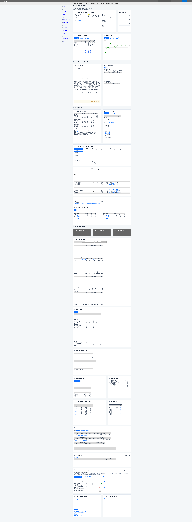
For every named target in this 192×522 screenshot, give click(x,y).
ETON (117, 189)
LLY (109, 122)
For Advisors (93, 3)
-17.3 (88, 52)
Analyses (102, 3)
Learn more (108, 140)
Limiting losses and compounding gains (107, 133)
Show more (76, 99)
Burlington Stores (108, 219)
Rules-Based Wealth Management (120, 233)
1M (104, 40)
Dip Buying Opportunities (79, 233)
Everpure (107, 218)
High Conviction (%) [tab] (78, 476)
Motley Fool (106, 501)
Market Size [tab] (77, 158)
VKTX (80, 131)
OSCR (110, 184)
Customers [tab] (76, 153)
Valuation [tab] (76, 38)
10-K (120, 408)
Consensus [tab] (81, 38)
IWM (119, 18)
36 (98, 485)
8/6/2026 (75, 407)
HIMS (109, 183)
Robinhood (113, 501)
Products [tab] (76, 152)
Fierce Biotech (76, 509)
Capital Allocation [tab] (78, 162)
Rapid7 (78, 218)
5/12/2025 (75, 412)
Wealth (98, 3)
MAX (118, 40)
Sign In (189, 1)
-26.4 (85, 50)
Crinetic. (86, 246)
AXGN (117, 190)
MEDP (113, 190)
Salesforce (78, 215)
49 (98, 488)
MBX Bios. (83, 246)
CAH (109, 182)
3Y (114, 40)
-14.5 (88, 50)
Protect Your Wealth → (95, 101)
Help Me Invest (86, 3)
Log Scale (128, 40)
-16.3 (88, 51)
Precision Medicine (81, 18)
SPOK (109, 191)
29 (98, 487)
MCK (112, 182)
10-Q (120, 406)
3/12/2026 (88, 316)
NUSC (120, 22)
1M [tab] (80, 209)
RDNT (113, 183)
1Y (112, 40)
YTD (110, 40)
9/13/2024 (95, 316)
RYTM (82, 131)
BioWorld (75, 513)
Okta (77, 214)
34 (98, 484)
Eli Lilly (89, 246)
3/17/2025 (92, 316)
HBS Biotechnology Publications (78, 515)
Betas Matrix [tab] (83, 380)
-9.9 (90, 51)
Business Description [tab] (78, 148)
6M (108, 40)
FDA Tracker (75, 507)
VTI (119, 15)
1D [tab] (75, 209)
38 (98, 482)
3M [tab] (105, 67)
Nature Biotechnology (77, 510)
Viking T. (91, 246)
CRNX (77, 131)
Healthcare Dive (76, 502)
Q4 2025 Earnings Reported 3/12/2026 (80, 440)
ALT (83, 131)
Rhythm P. (94, 246)
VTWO (120, 23)
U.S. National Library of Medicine (78, 499)
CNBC (105, 502)
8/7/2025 (75, 411)
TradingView (106, 499)
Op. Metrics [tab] (87, 38)
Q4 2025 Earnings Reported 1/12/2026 (80, 445)
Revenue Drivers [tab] (77, 160)
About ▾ (179, 1)
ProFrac (78, 219)
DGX (116, 183)
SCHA (120, 24)
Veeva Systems (79, 217)
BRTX (109, 192)
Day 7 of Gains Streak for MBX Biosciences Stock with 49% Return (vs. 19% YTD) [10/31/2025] (87, 203)
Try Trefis (185, 1)
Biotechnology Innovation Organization (79, 512)
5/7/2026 (75, 408)
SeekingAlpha (106, 500)
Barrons (113, 498)
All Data (175, 1)
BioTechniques (76, 514)
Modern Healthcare (77, 501)
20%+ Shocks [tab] (112, 113)
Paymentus (107, 217)
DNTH (114, 192)
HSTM (113, 191)
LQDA (109, 189)
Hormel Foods (107, 216)
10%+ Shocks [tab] (106, 113)
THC (109, 185)
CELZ (118, 192)
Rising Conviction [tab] (86, 476)
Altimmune (97, 246)
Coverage (116, 3)
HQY (113, 184)
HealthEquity (107, 215)
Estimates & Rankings (109, 3)
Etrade (113, 502)
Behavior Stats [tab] (77, 380)
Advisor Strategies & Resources (100, 233)
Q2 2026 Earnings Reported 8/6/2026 (82, 430)
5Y (116, 40)
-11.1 (90, 52)
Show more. (79, 20)
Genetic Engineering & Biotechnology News (80, 511)
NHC (112, 185)
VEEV (116, 191)
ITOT (119, 16)
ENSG (116, 185)
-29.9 (85, 51)
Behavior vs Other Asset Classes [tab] (92, 380)
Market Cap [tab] (112, 38)
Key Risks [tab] (76, 157)
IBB (119, 19)
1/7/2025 (75, 414)
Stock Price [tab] (106, 38)
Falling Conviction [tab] (93, 476)
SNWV (110, 190)
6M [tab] (107, 67)
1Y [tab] (110, 67)
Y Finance (105, 498)
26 (98, 481)
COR (116, 182)
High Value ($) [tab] (100, 476)
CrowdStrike (78, 216)
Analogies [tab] (76, 150)
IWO (119, 20)
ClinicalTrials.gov (76, 500)
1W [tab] (77, 209)
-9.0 (90, 50)
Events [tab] (117, 38)
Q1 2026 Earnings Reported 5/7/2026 (82, 435)
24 (98, 483)
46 (98, 486)
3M (106, 40)
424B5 (120, 414)
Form (115, 460)
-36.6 (85, 52)
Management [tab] (77, 155)
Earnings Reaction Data (79, 234)
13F (104, 481)
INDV (113, 189)
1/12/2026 (75, 410)
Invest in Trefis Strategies (78, 3)
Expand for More (76, 403)
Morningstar (114, 499)
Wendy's (107, 214)
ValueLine (113, 500)
